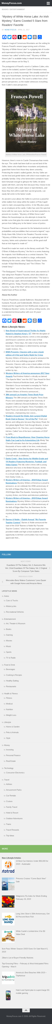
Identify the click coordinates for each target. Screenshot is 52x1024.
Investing (10, 750)
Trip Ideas (10, 835)
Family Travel (11, 807)
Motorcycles (11, 606)
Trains (8, 824)
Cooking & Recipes (14, 675)
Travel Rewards (12, 830)
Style (8, 738)
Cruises (9, 801)
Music (8, 646)
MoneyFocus (10, 30)
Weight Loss (11, 715)
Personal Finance (13, 755)
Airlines (9, 784)
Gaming (9, 635)
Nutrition (9, 709)
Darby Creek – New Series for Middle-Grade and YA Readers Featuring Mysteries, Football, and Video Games (27, 461)
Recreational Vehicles (15, 612)
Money (7, 745)
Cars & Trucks (12, 600)
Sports (8, 652)
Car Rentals (11, 795)
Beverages (10, 669)
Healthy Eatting (12, 681)
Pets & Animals (12, 732)
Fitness (9, 698)
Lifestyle (7, 722)
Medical (9, 704)
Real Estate (11, 761)
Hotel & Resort (12, 813)
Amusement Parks (14, 790)
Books (5, 9)
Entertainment (17, 9)
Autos (6, 596)
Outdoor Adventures (14, 818)
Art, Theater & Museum (15, 623)
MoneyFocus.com (12, 3)
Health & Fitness (11, 693)
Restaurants (11, 686)
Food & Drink (9, 665)
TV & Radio (11, 658)
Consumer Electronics (15, 773)
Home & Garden (13, 727)
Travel (6, 780)
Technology (9, 768)
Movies (9, 641)
